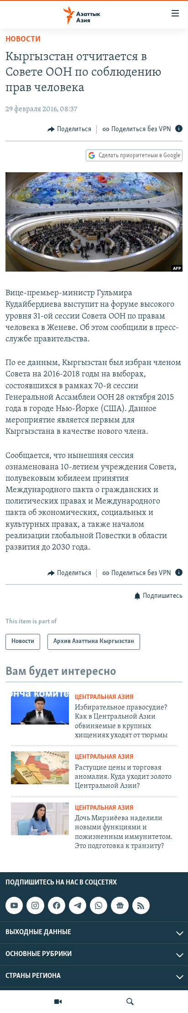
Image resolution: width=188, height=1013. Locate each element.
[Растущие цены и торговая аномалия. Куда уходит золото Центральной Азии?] (40, 767)
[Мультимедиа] (58, 1001)
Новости (23, 40)
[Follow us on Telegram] (77, 905)
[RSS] (141, 905)
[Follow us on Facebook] (56, 905)
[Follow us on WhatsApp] (98, 905)
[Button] (69, 129)
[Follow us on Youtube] (14, 905)
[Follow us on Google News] (119, 905)
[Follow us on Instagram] (35, 905)
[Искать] (130, 1001)
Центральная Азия (104, 697)
